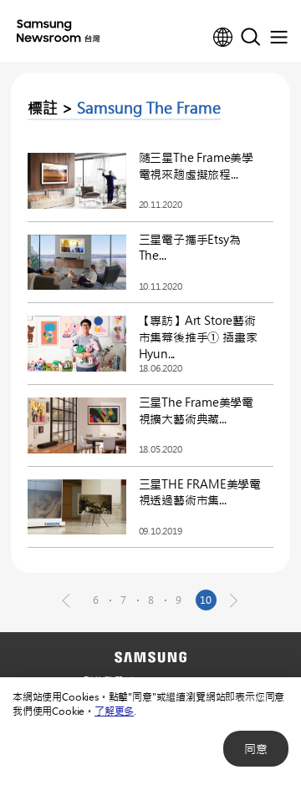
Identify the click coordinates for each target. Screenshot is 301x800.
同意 (256, 749)
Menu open (278, 37)
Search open (250, 37)
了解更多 (114, 710)
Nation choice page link (223, 37)
